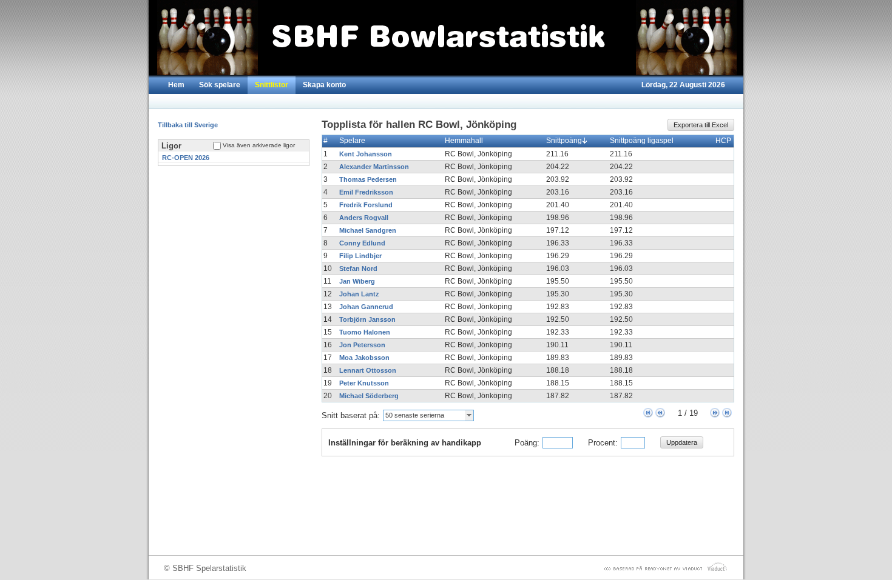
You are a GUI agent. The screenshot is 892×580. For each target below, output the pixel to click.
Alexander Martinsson (374, 166)
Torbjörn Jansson (367, 319)
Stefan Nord (358, 268)
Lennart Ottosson (367, 370)
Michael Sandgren (367, 230)
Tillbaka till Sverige (188, 124)
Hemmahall (464, 140)
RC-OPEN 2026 (185, 157)
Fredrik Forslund (366, 204)
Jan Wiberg (357, 281)
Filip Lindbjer (360, 255)
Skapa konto (324, 85)
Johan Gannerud (366, 306)
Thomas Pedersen (368, 179)
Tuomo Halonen (364, 332)
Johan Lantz (359, 294)
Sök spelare (219, 85)
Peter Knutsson (364, 383)
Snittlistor (271, 85)
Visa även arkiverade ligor (259, 145)
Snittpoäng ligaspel (642, 140)
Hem (176, 85)
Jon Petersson (362, 344)
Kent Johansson (365, 154)
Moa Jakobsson (364, 357)
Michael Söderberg (369, 395)
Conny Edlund (362, 243)
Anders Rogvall (363, 217)
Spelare (352, 140)
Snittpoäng (564, 140)
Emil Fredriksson (366, 192)
